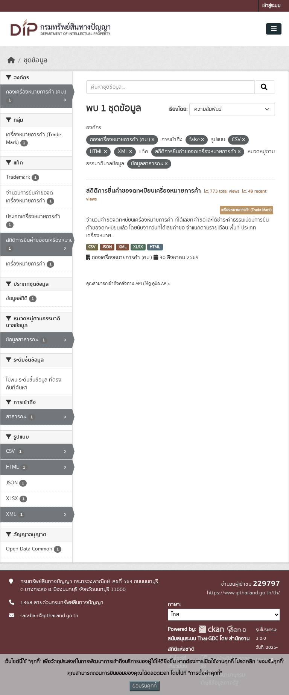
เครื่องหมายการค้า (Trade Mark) (246, 210)
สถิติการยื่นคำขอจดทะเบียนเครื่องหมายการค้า (144, 191)
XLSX (138, 247)
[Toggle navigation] (273, 29)
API (138, 283)
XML (123, 247)
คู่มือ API (159, 283)
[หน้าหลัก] (11, 60)
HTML (155, 247)
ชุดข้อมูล (35, 60)
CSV (92, 247)
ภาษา (174, 604)
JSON (107, 247)
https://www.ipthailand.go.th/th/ (243, 593)
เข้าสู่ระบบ (271, 5)
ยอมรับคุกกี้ (144, 686)
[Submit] (264, 87)
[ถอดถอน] (153, 140)
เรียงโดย (177, 109)
